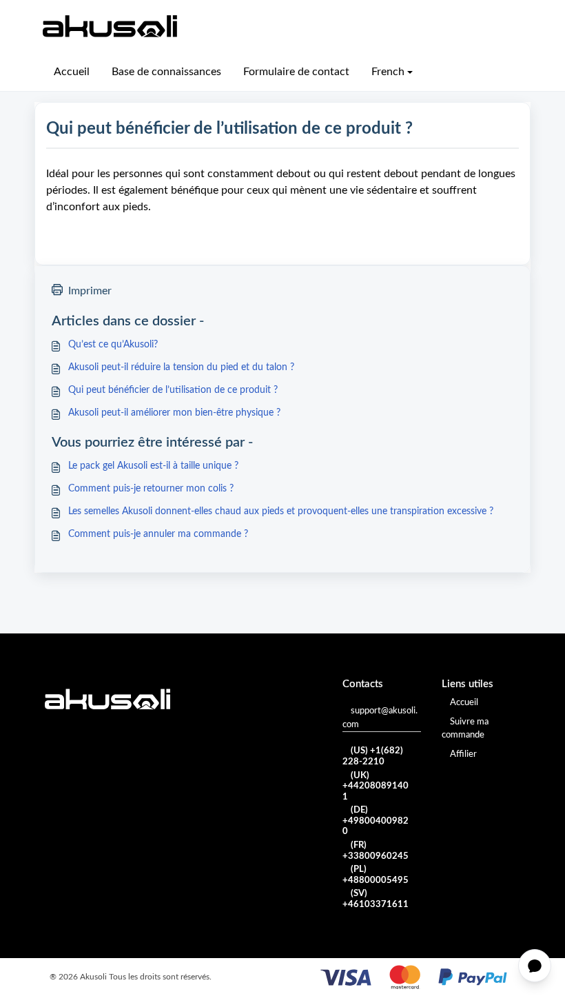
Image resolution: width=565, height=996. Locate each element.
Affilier (463, 754)
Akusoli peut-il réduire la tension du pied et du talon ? (181, 367)
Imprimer (90, 290)
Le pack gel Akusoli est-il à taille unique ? (153, 466)
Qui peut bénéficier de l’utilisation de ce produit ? (173, 390)
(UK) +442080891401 (375, 786)
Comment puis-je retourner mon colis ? (151, 489)
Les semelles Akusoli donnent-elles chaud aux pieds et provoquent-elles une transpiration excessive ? (280, 511)
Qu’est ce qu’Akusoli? (113, 344)
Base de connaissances (166, 71)
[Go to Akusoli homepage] (110, 26)
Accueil (72, 71)
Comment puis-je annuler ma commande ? (158, 534)
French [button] (387, 71)
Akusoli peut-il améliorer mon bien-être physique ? (174, 413)
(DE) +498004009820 (375, 821)
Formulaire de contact (296, 71)
